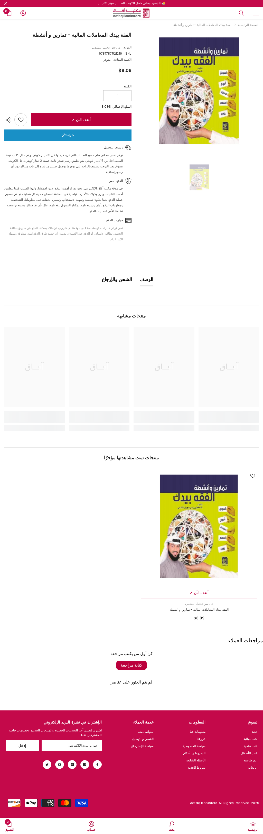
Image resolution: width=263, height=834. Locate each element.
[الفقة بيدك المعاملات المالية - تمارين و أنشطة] (199, 526)
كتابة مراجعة (131, 665)
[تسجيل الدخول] (23, 13)
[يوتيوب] (59, 764)
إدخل (22, 745)
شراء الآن (68, 135)
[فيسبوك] (97, 764)
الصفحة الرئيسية (248, 25)
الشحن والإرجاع (117, 279)
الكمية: (127, 86)
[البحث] (241, 13)
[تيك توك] (72, 764)
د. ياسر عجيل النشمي (106, 47)
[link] (229, 420)
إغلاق (6, 3)
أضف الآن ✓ (80, 119)
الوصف (146, 279)
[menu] (256, 13)
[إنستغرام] (84, 764)
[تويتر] (47, 764)
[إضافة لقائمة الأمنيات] (20, 119)
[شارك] (9, 120)
